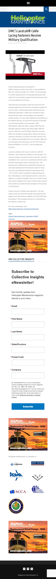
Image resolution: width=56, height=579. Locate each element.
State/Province (19, 344)
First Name (17, 319)
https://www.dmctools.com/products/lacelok (23, 209)
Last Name (17, 332)
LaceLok (11, 219)
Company (16, 370)
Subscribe (28, 406)
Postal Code (18, 357)
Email (14, 306)
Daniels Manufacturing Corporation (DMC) (23, 216)
